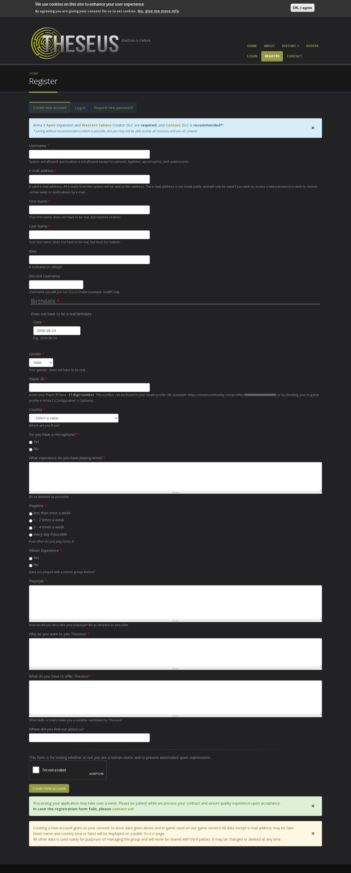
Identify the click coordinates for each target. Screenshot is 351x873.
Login (252, 56)
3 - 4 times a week (48, 527)
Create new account (52, 109)
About (269, 46)
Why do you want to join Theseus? (59, 634)
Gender (36, 354)
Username (39, 145)
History (289, 46)
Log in (80, 107)
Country (37, 409)
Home (252, 46)
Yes (36, 441)
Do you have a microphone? (54, 434)
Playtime (38, 505)
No (36, 448)
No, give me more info (158, 10)
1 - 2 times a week (48, 519)
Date (39, 322)
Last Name (40, 226)
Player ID (38, 378)
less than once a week (51, 512)
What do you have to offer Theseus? (61, 676)
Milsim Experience (45, 550)
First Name (40, 201)
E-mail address (43, 170)
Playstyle (38, 581)
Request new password (113, 107)
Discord (75, 292)
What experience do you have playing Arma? (67, 457)
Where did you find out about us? (56, 729)
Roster (312, 46)
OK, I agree (302, 8)
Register (272, 56)
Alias (33, 251)
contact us (122, 808)
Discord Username (44, 276)
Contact (294, 56)
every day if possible (50, 534)
